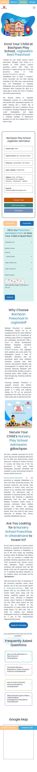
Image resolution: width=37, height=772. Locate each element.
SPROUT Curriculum (11, 350)
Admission (10, 223)
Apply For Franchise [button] (18, 625)
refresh (7, 287)
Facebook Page (19, 200)
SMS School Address (18, 205)
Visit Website (18, 210)
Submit (10, 297)
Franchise (27, 223)
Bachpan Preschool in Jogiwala (13, 74)
